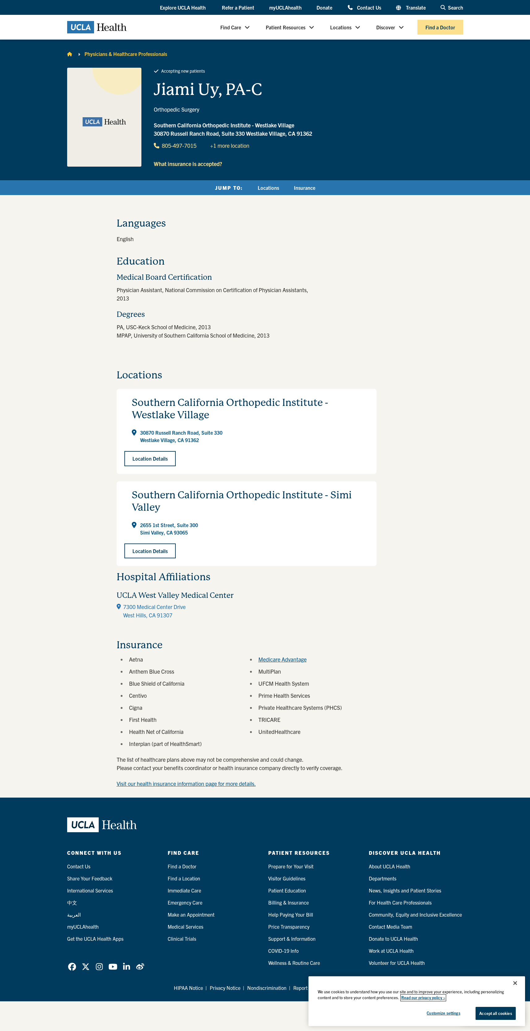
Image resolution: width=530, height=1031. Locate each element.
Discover (385, 27)
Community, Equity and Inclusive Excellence (415, 914)
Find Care (230, 27)
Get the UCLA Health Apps (95, 938)
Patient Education (287, 890)
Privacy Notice (225, 988)
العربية (74, 914)
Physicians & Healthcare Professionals (125, 54)
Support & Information (292, 938)
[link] (72, 967)
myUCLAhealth (285, 7)
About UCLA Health (389, 866)
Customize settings (443, 1013)
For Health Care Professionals (400, 902)
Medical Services (185, 926)
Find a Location (184, 878)
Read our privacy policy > (423, 997)
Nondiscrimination (267, 988)
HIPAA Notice (188, 988)
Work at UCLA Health (391, 951)
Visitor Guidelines (286, 878)
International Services (90, 890)
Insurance (304, 188)
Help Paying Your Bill (290, 914)
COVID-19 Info (283, 951)
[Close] (515, 983)
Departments (382, 878)
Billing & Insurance (288, 902)
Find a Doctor (440, 27)
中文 (72, 902)
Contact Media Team (390, 926)
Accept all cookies (495, 1013)
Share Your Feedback (89, 878)
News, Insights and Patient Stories (405, 890)
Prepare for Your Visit (290, 866)
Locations (340, 27)
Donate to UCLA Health (393, 938)
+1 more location (229, 145)
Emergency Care (185, 902)
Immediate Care (184, 890)
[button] (183, 8)
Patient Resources (285, 27)
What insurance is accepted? (188, 163)
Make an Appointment (191, 914)
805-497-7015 (179, 145)
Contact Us (369, 7)
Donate (324, 7)
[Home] (69, 54)
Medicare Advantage (282, 659)
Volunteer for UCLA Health (397, 963)
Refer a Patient (238, 7)
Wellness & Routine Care (294, 963)
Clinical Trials (182, 938)
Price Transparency (288, 926)
